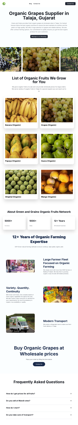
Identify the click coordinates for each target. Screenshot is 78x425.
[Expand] (71, 394)
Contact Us (70, 3)
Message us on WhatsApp (39, 36)
